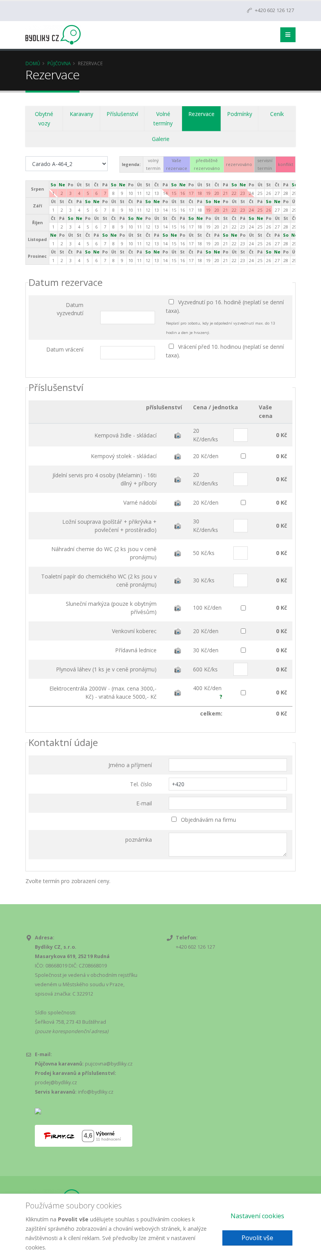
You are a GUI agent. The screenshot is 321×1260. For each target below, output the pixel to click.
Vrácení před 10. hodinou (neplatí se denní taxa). (225, 351)
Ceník (277, 114)
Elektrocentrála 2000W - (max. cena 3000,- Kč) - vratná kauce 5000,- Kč (103, 692)
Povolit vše (257, 1237)
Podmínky (239, 114)
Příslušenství (122, 114)
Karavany (81, 114)
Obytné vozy (44, 118)
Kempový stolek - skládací (124, 456)
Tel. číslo (141, 784)
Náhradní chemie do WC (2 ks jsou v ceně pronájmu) (104, 553)
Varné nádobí (140, 502)
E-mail (144, 803)
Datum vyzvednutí (70, 309)
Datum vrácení (64, 349)
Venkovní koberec (134, 631)
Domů (32, 63)
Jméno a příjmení (130, 765)
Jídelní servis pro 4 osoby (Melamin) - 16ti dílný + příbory (104, 479)
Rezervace (201, 114)
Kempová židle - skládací (125, 435)
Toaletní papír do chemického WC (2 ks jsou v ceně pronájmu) (99, 580)
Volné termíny (163, 118)
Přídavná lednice (136, 650)
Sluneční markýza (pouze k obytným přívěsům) (111, 608)
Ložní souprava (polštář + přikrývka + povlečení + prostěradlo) (109, 526)
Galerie (161, 139)
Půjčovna (59, 63)
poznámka (138, 839)
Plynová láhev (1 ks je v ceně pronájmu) (106, 669)
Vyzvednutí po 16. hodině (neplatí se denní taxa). (225, 306)
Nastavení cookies (257, 1216)
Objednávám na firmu (207, 819)
